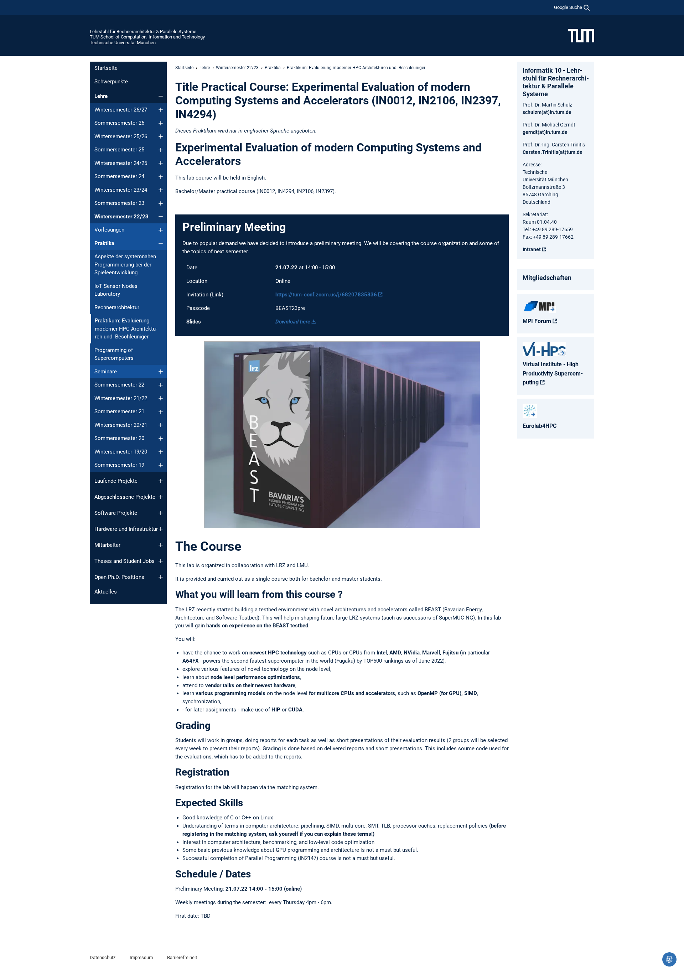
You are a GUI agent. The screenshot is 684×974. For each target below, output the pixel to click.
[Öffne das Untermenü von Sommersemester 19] (160, 465)
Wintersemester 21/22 (120, 398)
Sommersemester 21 (119, 411)
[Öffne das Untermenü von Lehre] (160, 96)
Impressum (141, 957)
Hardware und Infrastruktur (126, 529)
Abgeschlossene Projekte (124, 497)
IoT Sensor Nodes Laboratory (116, 290)
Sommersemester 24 (119, 176)
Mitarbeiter (107, 545)
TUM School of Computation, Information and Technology (147, 37)
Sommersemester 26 (119, 123)
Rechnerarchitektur (116, 307)
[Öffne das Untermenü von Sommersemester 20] (160, 438)
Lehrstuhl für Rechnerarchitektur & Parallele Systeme (143, 31)
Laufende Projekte (116, 481)
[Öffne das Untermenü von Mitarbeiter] (160, 545)
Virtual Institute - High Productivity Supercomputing (553, 373)
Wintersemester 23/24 (120, 190)
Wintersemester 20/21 (120, 425)
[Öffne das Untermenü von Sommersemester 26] (160, 123)
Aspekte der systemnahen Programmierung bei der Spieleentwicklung (125, 264)
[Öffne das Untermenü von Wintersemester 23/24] (160, 190)
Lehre (101, 96)
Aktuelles (105, 592)
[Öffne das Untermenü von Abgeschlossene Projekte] (160, 497)
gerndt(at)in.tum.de (545, 132)
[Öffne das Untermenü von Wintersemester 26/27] (160, 109)
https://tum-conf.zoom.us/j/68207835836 (326, 294)
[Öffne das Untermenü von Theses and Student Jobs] (160, 561)
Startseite (106, 68)
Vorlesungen (109, 230)
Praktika (104, 243)
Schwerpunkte (111, 81)
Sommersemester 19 (119, 465)
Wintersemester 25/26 (120, 136)
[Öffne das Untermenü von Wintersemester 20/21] (160, 425)
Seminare (105, 371)
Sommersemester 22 (119, 385)
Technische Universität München (123, 42)
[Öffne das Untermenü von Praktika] (160, 243)
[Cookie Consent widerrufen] (669, 959)
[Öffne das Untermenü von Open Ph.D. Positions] (160, 577)
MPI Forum (537, 321)
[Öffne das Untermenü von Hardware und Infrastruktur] (160, 529)
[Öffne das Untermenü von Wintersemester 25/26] (160, 136)
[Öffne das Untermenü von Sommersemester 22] (160, 385)
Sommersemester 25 (119, 149)
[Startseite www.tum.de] (581, 35)
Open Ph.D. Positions (119, 577)
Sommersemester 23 (119, 203)
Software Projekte (115, 513)
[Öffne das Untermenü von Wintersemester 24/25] (160, 163)
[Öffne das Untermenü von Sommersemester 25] (160, 150)
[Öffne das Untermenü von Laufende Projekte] (160, 481)
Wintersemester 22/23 (121, 216)
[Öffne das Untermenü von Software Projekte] (160, 513)
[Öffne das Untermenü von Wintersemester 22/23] (160, 216)
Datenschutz (102, 957)
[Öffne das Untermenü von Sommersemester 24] (160, 176)
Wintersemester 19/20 (120, 452)
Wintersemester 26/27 (120, 110)
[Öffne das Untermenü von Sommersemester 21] (160, 412)
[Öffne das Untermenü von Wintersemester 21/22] (160, 398)
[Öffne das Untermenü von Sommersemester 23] (160, 203)
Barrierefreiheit (182, 957)
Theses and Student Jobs (124, 561)
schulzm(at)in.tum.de (547, 112)
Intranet (532, 249)
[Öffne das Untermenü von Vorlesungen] (160, 230)
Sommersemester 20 (119, 438)
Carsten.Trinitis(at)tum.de (552, 152)
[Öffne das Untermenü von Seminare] (160, 371)
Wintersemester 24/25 (120, 163)
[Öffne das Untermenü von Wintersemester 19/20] (160, 451)
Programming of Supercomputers (114, 354)
